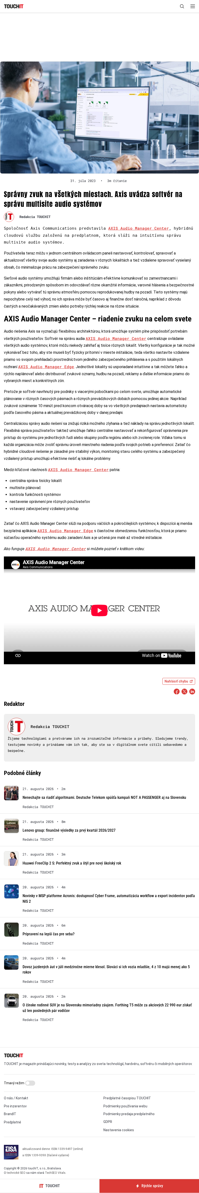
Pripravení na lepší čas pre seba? (49, 934)
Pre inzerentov (15, 1106)
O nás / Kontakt (16, 1098)
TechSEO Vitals (55, 1173)
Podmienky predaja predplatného (129, 1114)
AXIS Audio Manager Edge (46, 366)
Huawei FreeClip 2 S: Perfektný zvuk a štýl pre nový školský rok (72, 863)
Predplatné (12, 1122)
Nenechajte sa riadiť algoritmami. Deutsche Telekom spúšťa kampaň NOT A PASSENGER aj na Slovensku (104, 797)
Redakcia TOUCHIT (34, 216)
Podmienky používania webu (125, 1106)
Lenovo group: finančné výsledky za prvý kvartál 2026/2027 (69, 830)
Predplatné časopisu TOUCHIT (127, 1098)
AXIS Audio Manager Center (138, 228)
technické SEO (16, 1173)
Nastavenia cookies (118, 1130)
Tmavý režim (14, 1083)
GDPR (107, 1122)
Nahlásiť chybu (176, 681)
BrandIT (10, 1114)
